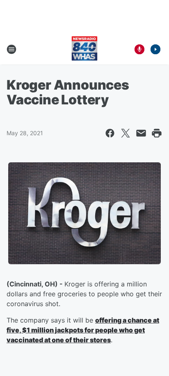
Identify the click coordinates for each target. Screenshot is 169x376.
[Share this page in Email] (141, 133)
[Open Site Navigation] (11, 49)
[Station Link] (84, 49)
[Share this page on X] (125, 133)
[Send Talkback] (139, 49)
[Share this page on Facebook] (110, 133)
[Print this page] (156, 133)
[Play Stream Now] (155, 49)
